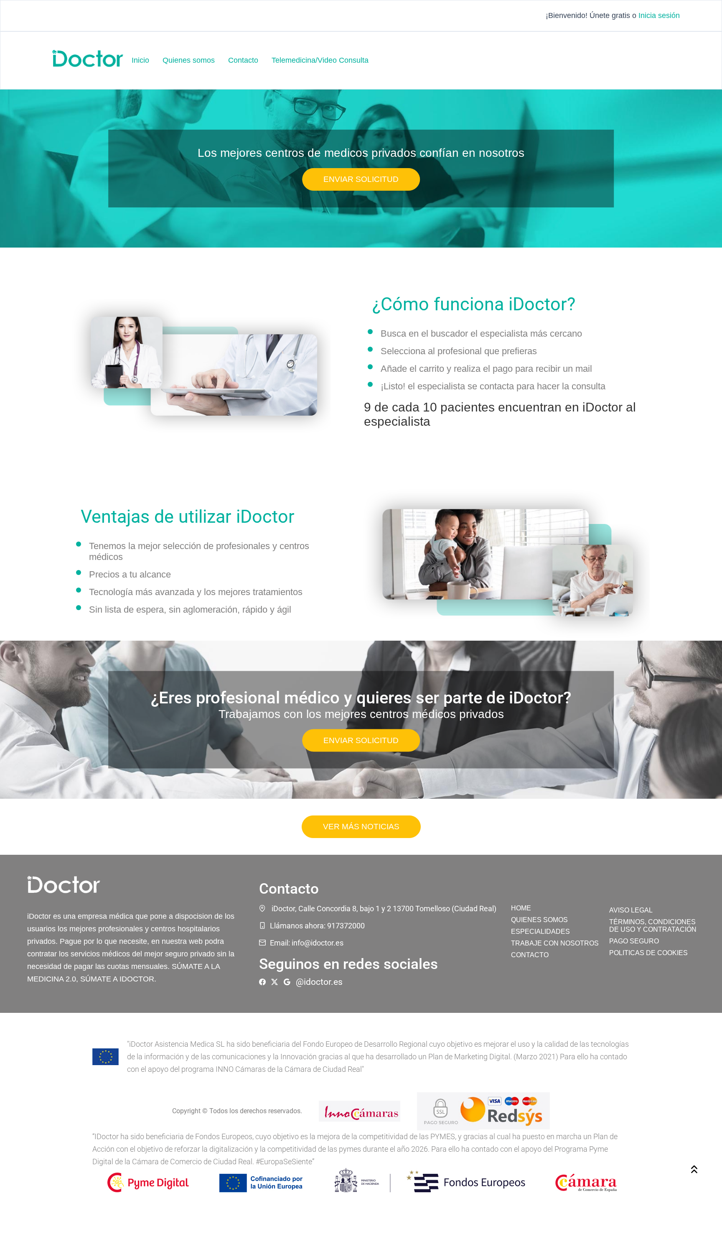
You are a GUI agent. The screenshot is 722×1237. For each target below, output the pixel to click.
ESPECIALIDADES (540, 931)
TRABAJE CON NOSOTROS (555, 943)
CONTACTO (530, 954)
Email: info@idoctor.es (306, 942)
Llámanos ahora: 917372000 (317, 925)
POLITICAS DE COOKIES (648, 952)
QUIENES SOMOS (539, 919)
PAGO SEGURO (634, 941)
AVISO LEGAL (631, 910)
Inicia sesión (659, 15)
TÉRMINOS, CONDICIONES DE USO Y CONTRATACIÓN (653, 925)
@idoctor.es (319, 982)
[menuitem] (140, 60)
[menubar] (250, 60)
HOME (521, 908)
